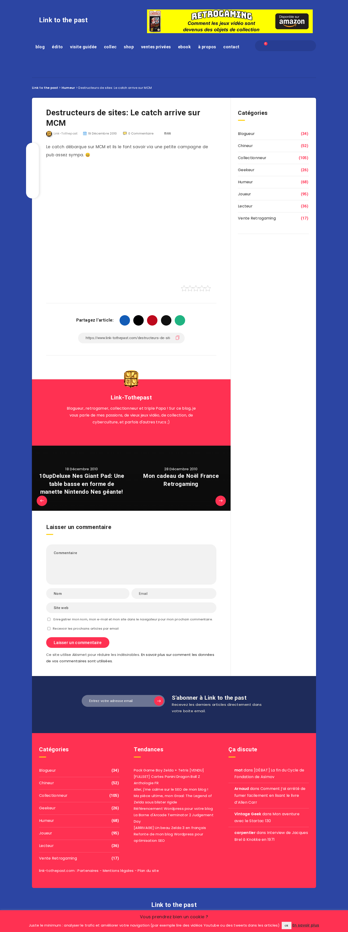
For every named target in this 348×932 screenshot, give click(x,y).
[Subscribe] (159, 701)
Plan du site (148, 870)
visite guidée (83, 46)
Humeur (245, 182)
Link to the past (63, 20)
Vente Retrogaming (257, 218)
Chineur (245, 145)
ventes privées (156, 46)
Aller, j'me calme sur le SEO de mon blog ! (171, 789)
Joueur (244, 194)
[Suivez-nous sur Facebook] (137, 434)
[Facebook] (273, 45)
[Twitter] (281, 45)
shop (129, 46)
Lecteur (245, 206)
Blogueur (246, 133)
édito (57, 46)
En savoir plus (305, 925)
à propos (207, 46)
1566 (167, 133)
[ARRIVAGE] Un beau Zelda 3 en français (170, 827)
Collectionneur (252, 158)
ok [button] (287, 925)
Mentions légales (118, 870)
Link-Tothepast (131, 397)
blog (40, 46)
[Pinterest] (298, 45)
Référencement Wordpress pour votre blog (173, 808)
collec (110, 46)
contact (231, 46)
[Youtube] (306, 45)
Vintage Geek (247, 814)
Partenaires (87, 870)
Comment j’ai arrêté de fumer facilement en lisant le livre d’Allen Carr (269, 795)
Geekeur (246, 170)
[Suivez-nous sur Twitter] (126, 434)
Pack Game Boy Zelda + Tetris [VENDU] (169, 770)
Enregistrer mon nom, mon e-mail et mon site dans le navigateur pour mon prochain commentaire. (133, 619)
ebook (184, 46)
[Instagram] (289, 45)
